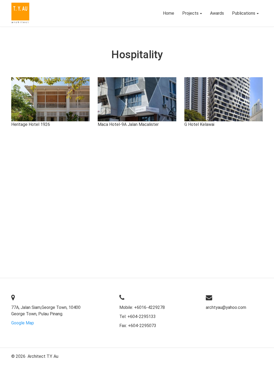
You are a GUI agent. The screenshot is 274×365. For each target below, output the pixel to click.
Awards (217, 13)
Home (168, 13)
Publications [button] (243, 13)
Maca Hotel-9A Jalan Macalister (128, 124)
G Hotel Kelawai (199, 124)
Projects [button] (190, 13)
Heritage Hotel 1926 (30, 124)
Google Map (22, 322)
